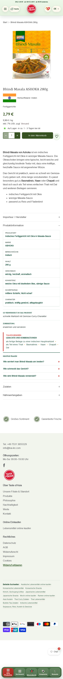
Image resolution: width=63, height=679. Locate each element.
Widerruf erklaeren (12, 565)
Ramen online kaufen (46, 596)
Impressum (8, 556)
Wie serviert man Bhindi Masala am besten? (23, 361)
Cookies (7, 560)
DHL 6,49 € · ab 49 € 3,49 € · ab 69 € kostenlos (31, 2)
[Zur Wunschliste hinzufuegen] (56, 136)
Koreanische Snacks (33, 588)
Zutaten (7, 386)
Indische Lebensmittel (29, 603)
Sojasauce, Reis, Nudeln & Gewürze (17, 607)
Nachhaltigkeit (10, 505)
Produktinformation (13, 225)
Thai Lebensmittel (38, 599)
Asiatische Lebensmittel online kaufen (36, 584)
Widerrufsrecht (10, 552)
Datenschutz (9, 543)
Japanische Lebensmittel (35, 592)
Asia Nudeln (8, 599)
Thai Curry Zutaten (21, 599)
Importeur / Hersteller (14, 217)
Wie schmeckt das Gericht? (16, 369)
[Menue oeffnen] (5, 9)
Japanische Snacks (10, 596)
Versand (25, 123)
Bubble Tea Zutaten (10, 603)
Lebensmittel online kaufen (17, 528)
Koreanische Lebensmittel (13, 588)
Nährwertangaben (12, 395)
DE (55, 9)
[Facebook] (4, 465)
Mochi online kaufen (28, 596)
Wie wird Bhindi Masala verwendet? (19, 376)
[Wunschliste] (48, 9)
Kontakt (7, 513)
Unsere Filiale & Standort (16, 491)
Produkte (7, 496)
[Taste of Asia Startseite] (31, 8)
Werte (6, 509)
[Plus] (17, 135)
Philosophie (9, 500)
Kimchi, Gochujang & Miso (13, 592)
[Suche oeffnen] (14, 9)
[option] (31, 54)
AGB (5, 547)
